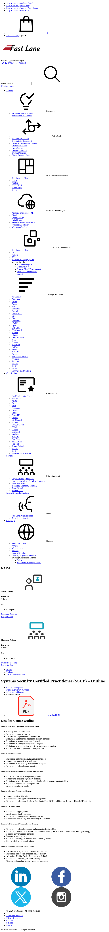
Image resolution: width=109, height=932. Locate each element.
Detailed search (7, 86)
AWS (14, 306)
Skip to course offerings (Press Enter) (22, 8)
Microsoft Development (27, 271)
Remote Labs (17, 490)
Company (10, 520)
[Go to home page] (21, 58)
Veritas (14, 368)
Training (9, 90)
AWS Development (25, 264)
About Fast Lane (19, 543)
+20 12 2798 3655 (9, 63)
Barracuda (16, 309)
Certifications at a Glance (22, 396)
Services (9, 456)
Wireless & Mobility (20, 225)
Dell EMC (16, 328)
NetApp (15, 347)
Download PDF (53, 715)
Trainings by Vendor (20, 138)
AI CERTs (16, 297)
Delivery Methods (19, 150)
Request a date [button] (7, 616)
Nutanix (15, 349)
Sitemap (9, 923)
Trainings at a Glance (21, 178)
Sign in (9, 925)
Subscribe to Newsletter (22, 518)
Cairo (19, 560)
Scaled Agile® (18, 446)
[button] (22, 35)
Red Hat (15, 361)
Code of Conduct (19, 553)
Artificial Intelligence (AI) (22, 213)
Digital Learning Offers (21, 155)
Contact (22, 63)
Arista (14, 301)
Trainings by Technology (22, 141)
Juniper (15, 342)
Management (17, 548)
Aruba (14, 304)
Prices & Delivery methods (17, 690)
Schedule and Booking (16, 692)
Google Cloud (18, 337)
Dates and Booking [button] (9, 614)
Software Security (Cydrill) (23, 259)
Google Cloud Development (29, 269)
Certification (11, 373)
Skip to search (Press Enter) (18, 6)
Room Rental (17, 488)
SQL (14, 257)
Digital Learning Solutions (23, 478)
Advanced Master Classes (22, 113)
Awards (15, 546)
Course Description (14, 687)
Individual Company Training (24, 486)
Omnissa (15, 354)
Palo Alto (16, 439)
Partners (15, 550)
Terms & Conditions (14, 915)
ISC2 (14, 340)
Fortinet (15, 332)
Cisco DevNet (23, 267)
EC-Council (17, 330)
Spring (20, 274)
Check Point (17, 313)
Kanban (15, 183)
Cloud (14, 215)
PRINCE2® (17, 185)
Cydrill (15, 325)
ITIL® (14, 180)
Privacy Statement (14, 918)
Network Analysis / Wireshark (24, 222)
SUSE (14, 366)
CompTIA (16, 321)
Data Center (17, 220)
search (3, 83)
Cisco (14, 316)
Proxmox (15, 359)
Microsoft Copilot (19, 227)
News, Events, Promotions (17, 493)
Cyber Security (18, 218)
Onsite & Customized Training (24, 143)
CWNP (15, 323)
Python (15, 255)
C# (13, 252)
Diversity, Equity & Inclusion (24, 555)
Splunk (15, 364)
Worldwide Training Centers (29, 562)
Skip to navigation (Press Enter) (19, 3)
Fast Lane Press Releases (22, 516)
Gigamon (16, 335)
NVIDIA (15, 352)
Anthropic (16, 299)
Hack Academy (18, 483)
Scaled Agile (17, 188)
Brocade (15, 311)
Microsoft (16, 344)
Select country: (12, 35)
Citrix (14, 318)
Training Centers (19, 153)
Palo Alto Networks (20, 356)
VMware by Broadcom (21, 371)
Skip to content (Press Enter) (18, 10)
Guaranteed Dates (19, 146)
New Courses (17, 148)
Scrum (14, 190)
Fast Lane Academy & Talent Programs (28, 481)
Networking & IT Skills (22, 116)
